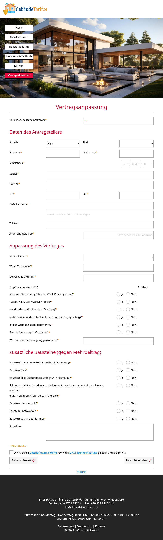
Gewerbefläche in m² (22, 276)
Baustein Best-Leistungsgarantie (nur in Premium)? (40, 378)
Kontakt (100, 526)
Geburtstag (16, 162)
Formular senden (139, 460)
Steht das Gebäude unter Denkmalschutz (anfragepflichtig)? (45, 317)
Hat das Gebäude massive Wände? (30, 302)
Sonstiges (15, 426)
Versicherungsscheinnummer (27, 120)
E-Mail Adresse (18, 204)
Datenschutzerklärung (43, 452)
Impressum (84, 526)
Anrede (13, 142)
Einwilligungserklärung (83, 452)
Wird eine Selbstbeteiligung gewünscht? (33, 340)
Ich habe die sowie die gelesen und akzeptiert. (70, 452)
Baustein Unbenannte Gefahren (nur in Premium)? (39, 362)
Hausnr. (13, 184)
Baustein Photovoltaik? (23, 411)
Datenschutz (66, 526)
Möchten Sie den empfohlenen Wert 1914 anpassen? (41, 294)
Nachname (89, 152)
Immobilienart (18, 256)
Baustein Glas (17, 370)
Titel (85, 142)
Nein (134, 294)
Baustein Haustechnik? (23, 403)
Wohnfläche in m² (20, 266)
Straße (13, 173)
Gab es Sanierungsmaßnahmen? (29, 332)
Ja (122, 294)
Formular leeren (23, 460)
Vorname (15, 152)
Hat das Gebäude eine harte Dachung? (32, 309)
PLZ (11, 194)
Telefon (13, 223)
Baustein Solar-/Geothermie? (26, 418)
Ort (85, 194)
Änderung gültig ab (21, 233)
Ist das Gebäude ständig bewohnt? (30, 324)
